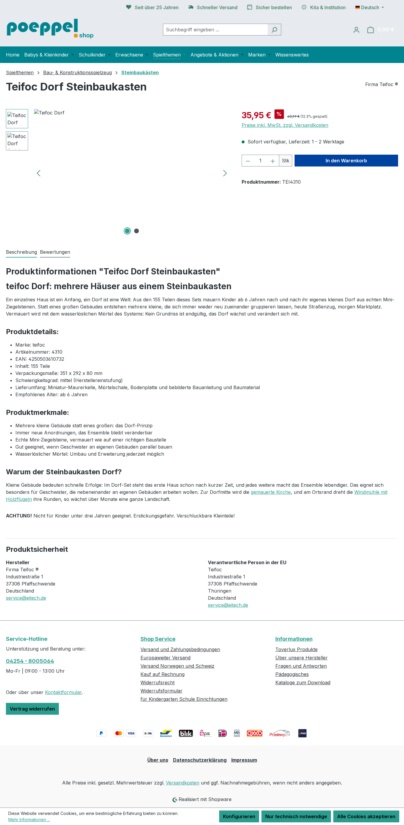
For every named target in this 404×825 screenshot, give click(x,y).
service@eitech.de (26, 598)
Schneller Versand (217, 7)
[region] (118, 172)
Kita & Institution (328, 7)
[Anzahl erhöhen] (273, 160)
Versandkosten (182, 783)
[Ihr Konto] (356, 29)
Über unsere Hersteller (301, 658)
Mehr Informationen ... (29, 819)
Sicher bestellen (274, 7)
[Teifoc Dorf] (132, 172)
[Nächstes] (225, 172)
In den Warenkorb (346, 161)
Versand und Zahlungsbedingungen (180, 649)
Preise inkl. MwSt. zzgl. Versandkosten (285, 125)
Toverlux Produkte (296, 649)
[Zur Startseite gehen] (50, 28)
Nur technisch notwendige (296, 816)
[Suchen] (274, 29)
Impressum (244, 760)
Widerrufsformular (161, 691)
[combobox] (215, 29)
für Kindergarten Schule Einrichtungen (183, 699)
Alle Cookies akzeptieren (366, 816)
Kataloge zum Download (302, 682)
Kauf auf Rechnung (162, 674)
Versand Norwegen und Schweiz (177, 666)
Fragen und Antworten (301, 666)
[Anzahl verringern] (248, 160)
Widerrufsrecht (157, 682)
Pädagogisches (292, 674)
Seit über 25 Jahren (157, 7)
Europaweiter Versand (165, 658)
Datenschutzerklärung (200, 760)
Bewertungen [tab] (55, 252)
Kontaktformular (63, 692)
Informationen (294, 639)
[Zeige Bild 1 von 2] (127, 231)
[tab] (21, 252)
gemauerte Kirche (271, 492)
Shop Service (157, 639)
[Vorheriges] (38, 172)
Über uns (157, 760)
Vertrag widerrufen (32, 709)
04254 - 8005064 (30, 661)
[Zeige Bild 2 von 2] (136, 231)
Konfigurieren (239, 816)
